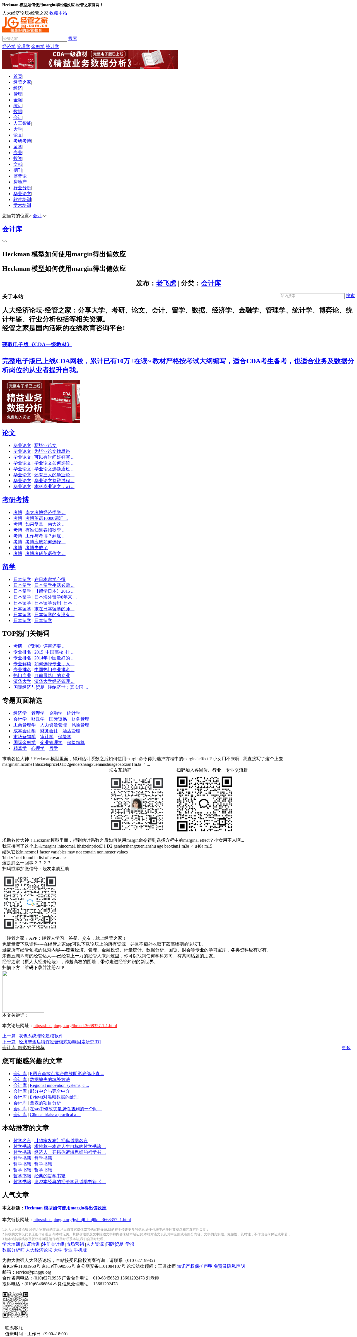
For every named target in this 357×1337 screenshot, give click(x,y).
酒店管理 (71, 730)
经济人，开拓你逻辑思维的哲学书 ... (70, 1152)
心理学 (38, 748)
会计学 (20, 719)
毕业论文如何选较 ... (54, 463)
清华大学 (22, 681)
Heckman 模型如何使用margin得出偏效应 (66, 1208)
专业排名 (22, 652)
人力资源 (95, 1244)
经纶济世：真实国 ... (68, 687)
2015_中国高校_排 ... (54, 652)
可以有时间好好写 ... (54, 457)
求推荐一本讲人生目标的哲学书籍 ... (70, 1146)
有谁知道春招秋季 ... (45, 530)
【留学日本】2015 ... (54, 591)
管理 (17, 94)
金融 (17, 99)
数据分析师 (13, 1250)
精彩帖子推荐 (23, 1047)
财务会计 (49, 730)
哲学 (53, 748)
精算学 (20, 748)
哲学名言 (22, 1140)
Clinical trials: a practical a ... (55, 1114)
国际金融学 (24, 742)
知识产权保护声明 (195, 1266)
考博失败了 (36, 547)
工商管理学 (24, 725)
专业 (17, 152)
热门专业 (22, 675)
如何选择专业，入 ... (54, 663)
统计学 (52, 46)
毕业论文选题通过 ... (54, 469)
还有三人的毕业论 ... (54, 474)
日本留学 (22, 579)
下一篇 (9, 1041)
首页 (17, 76)
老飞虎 (166, 283)
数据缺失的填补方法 (50, 1079)
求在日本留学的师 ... (54, 608)
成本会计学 (24, 730)
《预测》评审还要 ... (45, 646)
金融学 (38, 46)
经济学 (9, 46)
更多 (346, 1047)
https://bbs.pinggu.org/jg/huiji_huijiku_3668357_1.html (82, 1219)
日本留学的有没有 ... (54, 614)
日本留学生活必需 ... (54, 585)
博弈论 (20, 176)
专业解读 (22, 663)
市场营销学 (24, 736)
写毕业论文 (45, 445)
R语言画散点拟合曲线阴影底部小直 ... (67, 1073)
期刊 (17, 170)
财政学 (38, 719)
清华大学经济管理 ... (54, 681)
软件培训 (22, 199)
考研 (17, 646)
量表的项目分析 (45, 1103)
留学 (17, 146)
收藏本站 (58, 13)
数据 (17, 111)
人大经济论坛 (39, 1250)
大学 (17, 129)
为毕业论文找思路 (52, 451)
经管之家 (22, 82)
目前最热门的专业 (52, 675)
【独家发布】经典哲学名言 (61, 1140)
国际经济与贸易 (29, 687)
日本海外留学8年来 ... (55, 597)
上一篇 (9, 1036)
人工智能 (22, 123)
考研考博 (22, 140)
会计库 (211, 283)
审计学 (47, 736)
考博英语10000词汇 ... (46, 518)
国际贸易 (58, 719)
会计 (17, 117)
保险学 (64, 736)
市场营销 (75, 1244)
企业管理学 (51, 742)
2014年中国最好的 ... (54, 658)
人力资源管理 (53, 725)
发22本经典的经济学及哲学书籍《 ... (70, 1181)
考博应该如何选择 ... (45, 541)
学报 (130, 1244)
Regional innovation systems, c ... (59, 1085)
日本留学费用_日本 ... (55, 603)
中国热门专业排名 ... (54, 669)
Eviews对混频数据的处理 (54, 1097)
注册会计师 (53, 1244)
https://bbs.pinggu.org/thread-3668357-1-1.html (75, 1025)
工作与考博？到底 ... (45, 536)
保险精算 (76, 742)
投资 (17, 158)
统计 (17, 105)
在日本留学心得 (50, 579)
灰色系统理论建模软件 (41, 1036)
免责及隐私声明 (229, 1266)
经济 (17, 88)
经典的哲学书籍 (50, 1175)
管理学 (23, 46)
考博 (17, 512)
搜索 (72, 38)
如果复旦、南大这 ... (45, 524)
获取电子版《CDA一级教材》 (37, 344)
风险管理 (80, 725)
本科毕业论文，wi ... (54, 486)
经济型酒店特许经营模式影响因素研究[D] (60, 1041)
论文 (17, 135)
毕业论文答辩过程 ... (54, 480)
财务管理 (80, 719)
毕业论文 (22, 193)
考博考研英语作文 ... (45, 553)
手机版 (80, 1250)
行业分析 (22, 187)
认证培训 (31, 1244)
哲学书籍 (22, 1146)
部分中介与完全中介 (50, 1091)
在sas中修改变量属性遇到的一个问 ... (66, 1108)
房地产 (20, 182)
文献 (17, 164)
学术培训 (22, 205)
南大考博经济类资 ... (45, 512)
